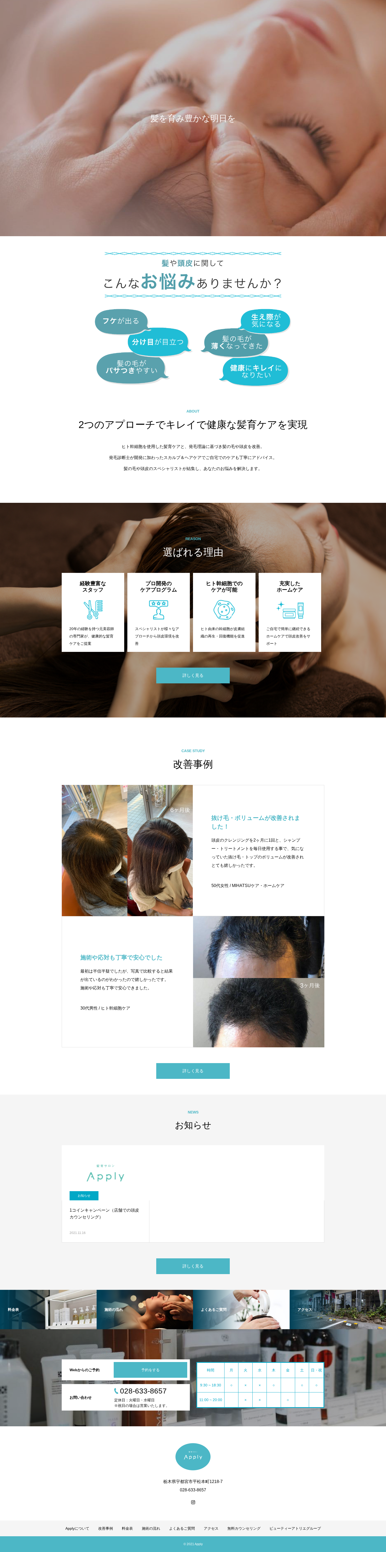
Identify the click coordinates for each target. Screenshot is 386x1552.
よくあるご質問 (182, 1528)
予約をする (150, 1370)
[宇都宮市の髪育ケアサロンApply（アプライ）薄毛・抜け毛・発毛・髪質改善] (193, 1456)
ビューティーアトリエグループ (295, 1528)
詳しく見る (193, 675)
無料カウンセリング (243, 1528)
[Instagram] (193, 1502)
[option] (193, 118)
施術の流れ (151, 1528)
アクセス (211, 1528)
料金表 (127, 1528)
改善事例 (105, 1528)
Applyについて (77, 1528)
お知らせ (84, 1195)
